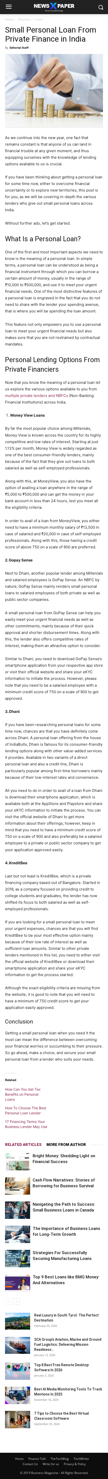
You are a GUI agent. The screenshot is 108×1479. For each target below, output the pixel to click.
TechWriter (81, 1459)
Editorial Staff (19, 47)
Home (9, 19)
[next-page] (16, 1301)
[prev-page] (8, 1301)
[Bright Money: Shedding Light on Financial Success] (17, 1161)
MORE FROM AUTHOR (66, 1144)
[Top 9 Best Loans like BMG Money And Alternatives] (17, 1283)
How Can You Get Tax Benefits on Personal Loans (23, 1094)
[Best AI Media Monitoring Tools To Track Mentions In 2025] (17, 1395)
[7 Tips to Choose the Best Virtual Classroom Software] (17, 1419)
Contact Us (30, 1464)
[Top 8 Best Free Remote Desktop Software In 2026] (17, 1371)
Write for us (51, 1464)
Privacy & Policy (75, 1464)
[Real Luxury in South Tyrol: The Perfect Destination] (17, 1321)
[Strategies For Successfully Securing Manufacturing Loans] (17, 1258)
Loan (39, 19)
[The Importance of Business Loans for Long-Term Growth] (17, 1234)
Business (24, 19)
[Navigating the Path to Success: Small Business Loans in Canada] (17, 1210)
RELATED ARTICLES (23, 1144)
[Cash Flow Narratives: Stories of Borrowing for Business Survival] (17, 1186)
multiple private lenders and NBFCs (36, 395)
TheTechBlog (59, 1459)
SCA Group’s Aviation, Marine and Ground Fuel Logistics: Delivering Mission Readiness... (67, 1344)
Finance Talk (37, 1459)
